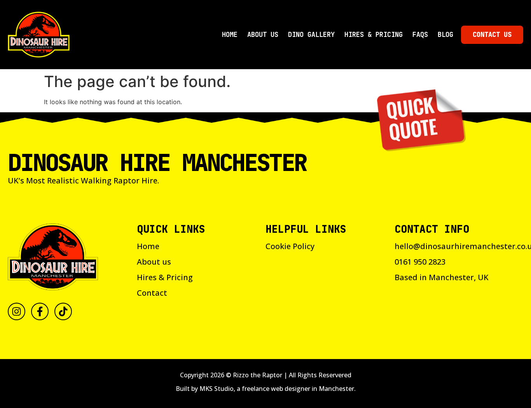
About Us (262, 34)
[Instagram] (16, 311)
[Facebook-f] (40, 311)
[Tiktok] (63, 311)
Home (230, 34)
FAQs (420, 34)
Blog (445, 34)
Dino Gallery (311, 34)
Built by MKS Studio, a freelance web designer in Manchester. (266, 388)
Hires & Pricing (373, 34)
